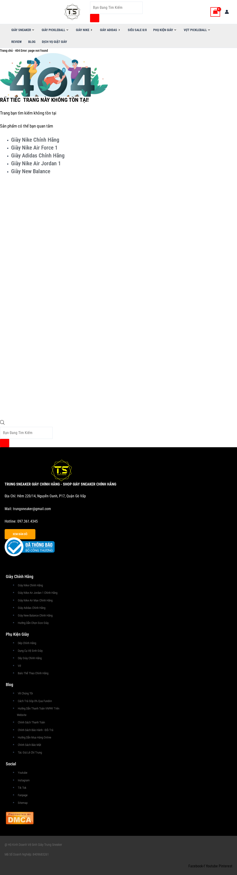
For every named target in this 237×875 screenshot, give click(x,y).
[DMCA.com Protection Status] (20, 817)
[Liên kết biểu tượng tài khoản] (227, 12)
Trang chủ (6, 50)
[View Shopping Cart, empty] (215, 12)
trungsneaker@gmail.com (32, 509)
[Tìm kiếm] (94, 18)
